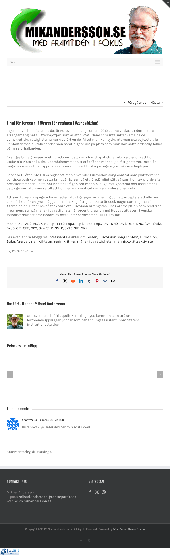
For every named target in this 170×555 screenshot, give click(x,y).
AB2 (28, 224)
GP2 (26, 228)
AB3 (36, 224)
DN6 (139, 224)
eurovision (148, 237)
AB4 (44, 224)
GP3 (34, 228)
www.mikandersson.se (33, 501)
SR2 (84, 228)
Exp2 (61, 224)
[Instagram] (104, 492)
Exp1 (51, 224)
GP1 (18, 228)
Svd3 (11, 228)
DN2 (114, 224)
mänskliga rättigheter (95, 241)
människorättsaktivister (134, 241)
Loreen (92, 237)
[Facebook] (90, 492)
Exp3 (70, 224)
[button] (10, 374)
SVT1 (49, 228)
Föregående (137, 102)
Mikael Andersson (50, 303)
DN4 (122, 224)
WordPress (119, 529)
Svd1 (148, 224)
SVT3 (68, 228)
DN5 (131, 224)
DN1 (106, 224)
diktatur (45, 241)
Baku (11, 241)
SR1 (76, 228)
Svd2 (157, 224)
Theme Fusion (136, 529)
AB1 (21, 224)
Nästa (155, 102)
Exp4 (79, 224)
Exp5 (89, 224)
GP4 (42, 228)
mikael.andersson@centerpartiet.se (47, 497)
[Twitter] (97, 492)
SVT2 (59, 228)
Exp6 (98, 224)
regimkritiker (64, 241)
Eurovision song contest (118, 237)
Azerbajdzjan (27, 241)
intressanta (57, 237)
